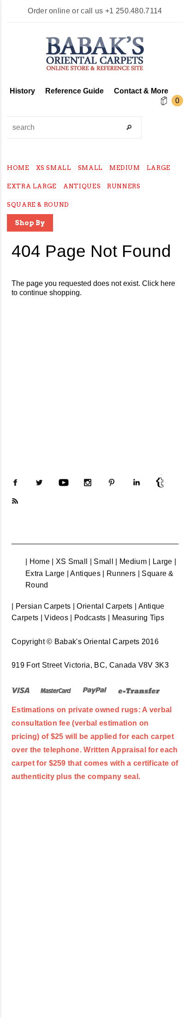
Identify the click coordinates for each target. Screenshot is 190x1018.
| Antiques (84, 573)
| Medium (131, 561)
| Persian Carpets (41, 606)
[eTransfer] (139, 690)
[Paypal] (95, 690)
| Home (37, 561)
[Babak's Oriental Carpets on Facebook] (15, 482)
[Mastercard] (56, 690)
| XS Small (70, 561)
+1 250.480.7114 (133, 11)
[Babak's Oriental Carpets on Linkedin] (136, 482)
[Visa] (21, 690)
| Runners (119, 573)
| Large (160, 561)
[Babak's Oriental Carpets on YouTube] (63, 482)
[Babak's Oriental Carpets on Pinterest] (111, 482)
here (167, 283)
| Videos (55, 618)
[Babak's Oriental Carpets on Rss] (15, 501)
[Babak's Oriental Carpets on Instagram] (87, 482)
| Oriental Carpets (103, 606)
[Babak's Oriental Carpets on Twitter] (39, 482)
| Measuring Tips (136, 618)
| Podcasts (88, 618)
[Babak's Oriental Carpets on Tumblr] (160, 482)
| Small (101, 561)
